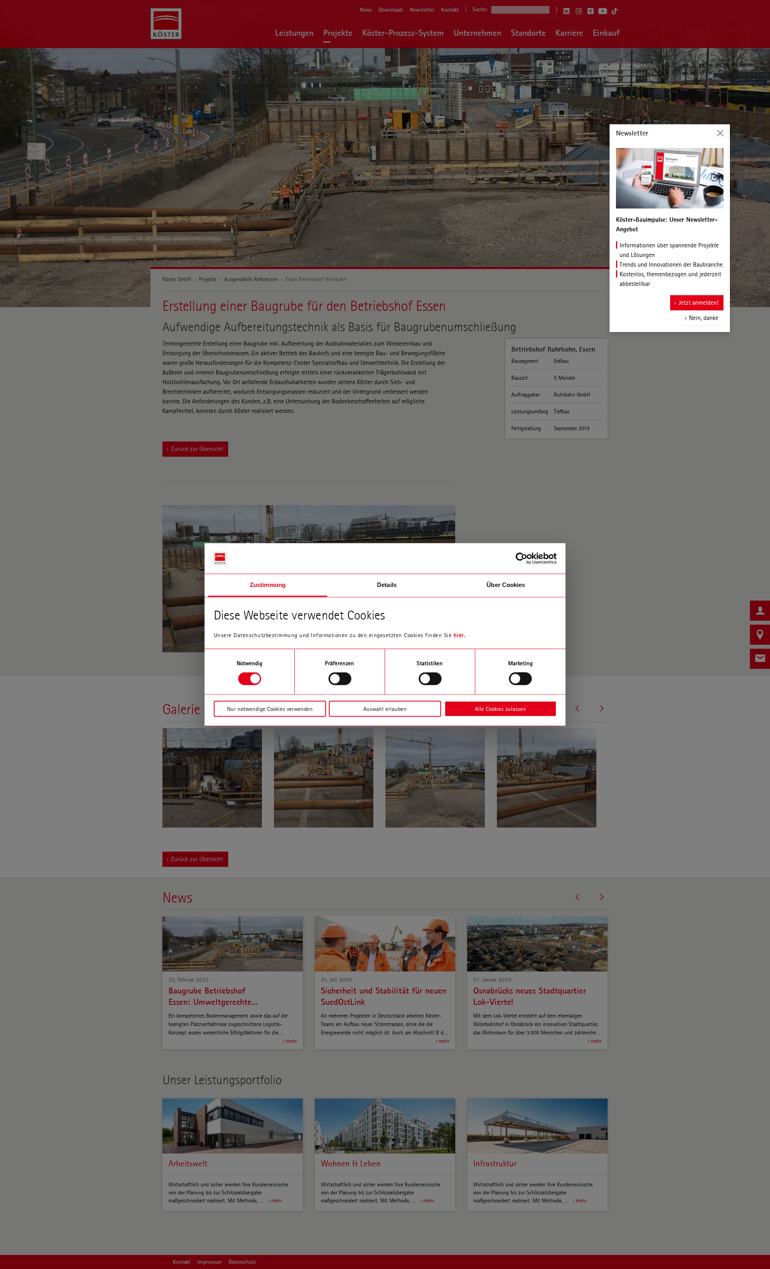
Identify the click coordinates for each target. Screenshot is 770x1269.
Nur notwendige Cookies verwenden (270, 708)
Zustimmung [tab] (268, 584)
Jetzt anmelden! (698, 302)
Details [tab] (387, 584)
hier (459, 635)
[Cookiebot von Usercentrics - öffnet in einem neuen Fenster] (521, 559)
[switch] (339, 678)
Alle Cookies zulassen (500, 708)
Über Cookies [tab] (505, 584)
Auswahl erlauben (385, 708)
